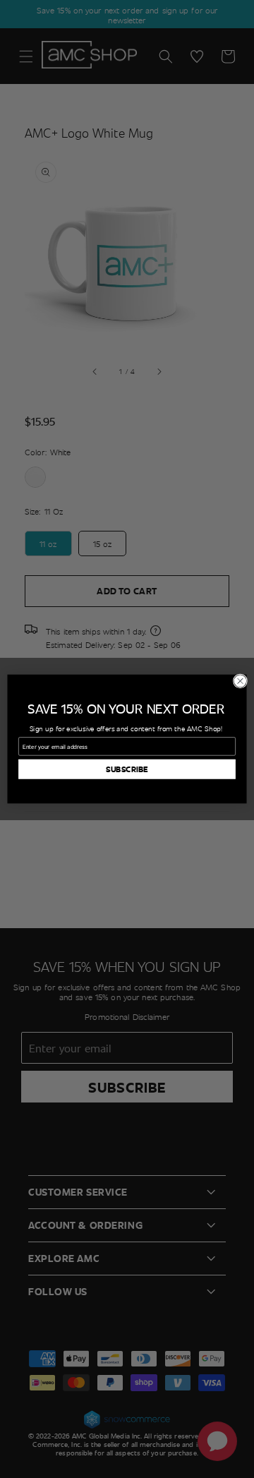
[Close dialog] (240, 681)
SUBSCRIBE (127, 769)
